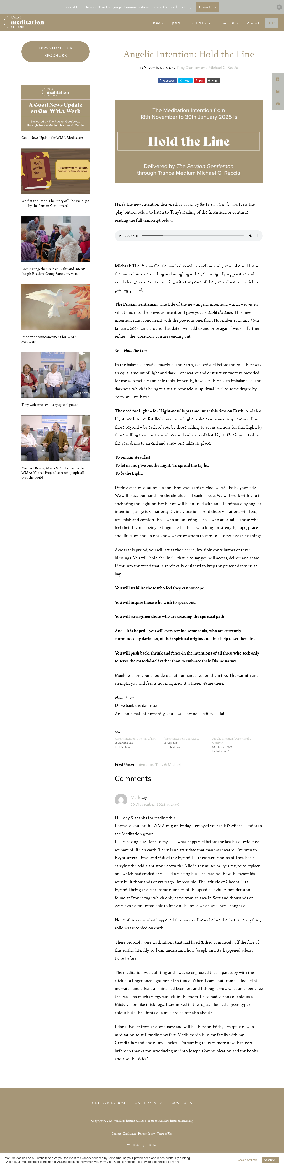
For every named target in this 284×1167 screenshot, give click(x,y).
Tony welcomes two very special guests (49, 404)
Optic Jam (151, 1145)
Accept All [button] (270, 1159)
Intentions (144, 764)
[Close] (279, 7)
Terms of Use (164, 1133)
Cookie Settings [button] (247, 1159)
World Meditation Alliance (24, 22)
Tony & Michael (168, 764)
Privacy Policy (146, 1133)
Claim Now (207, 6)
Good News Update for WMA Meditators (52, 137)
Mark (135, 797)
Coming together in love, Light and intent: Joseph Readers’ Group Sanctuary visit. (53, 271)
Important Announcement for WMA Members (49, 339)
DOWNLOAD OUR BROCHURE (55, 51)
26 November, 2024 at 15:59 (155, 804)
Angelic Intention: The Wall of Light (136, 738)
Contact (116, 1133)
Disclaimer (129, 1133)
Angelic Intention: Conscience (181, 738)
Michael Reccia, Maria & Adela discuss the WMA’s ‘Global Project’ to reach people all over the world (53, 472)
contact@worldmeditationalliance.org (170, 1121)
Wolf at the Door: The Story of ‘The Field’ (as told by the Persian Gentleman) (55, 203)
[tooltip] (278, 79)
